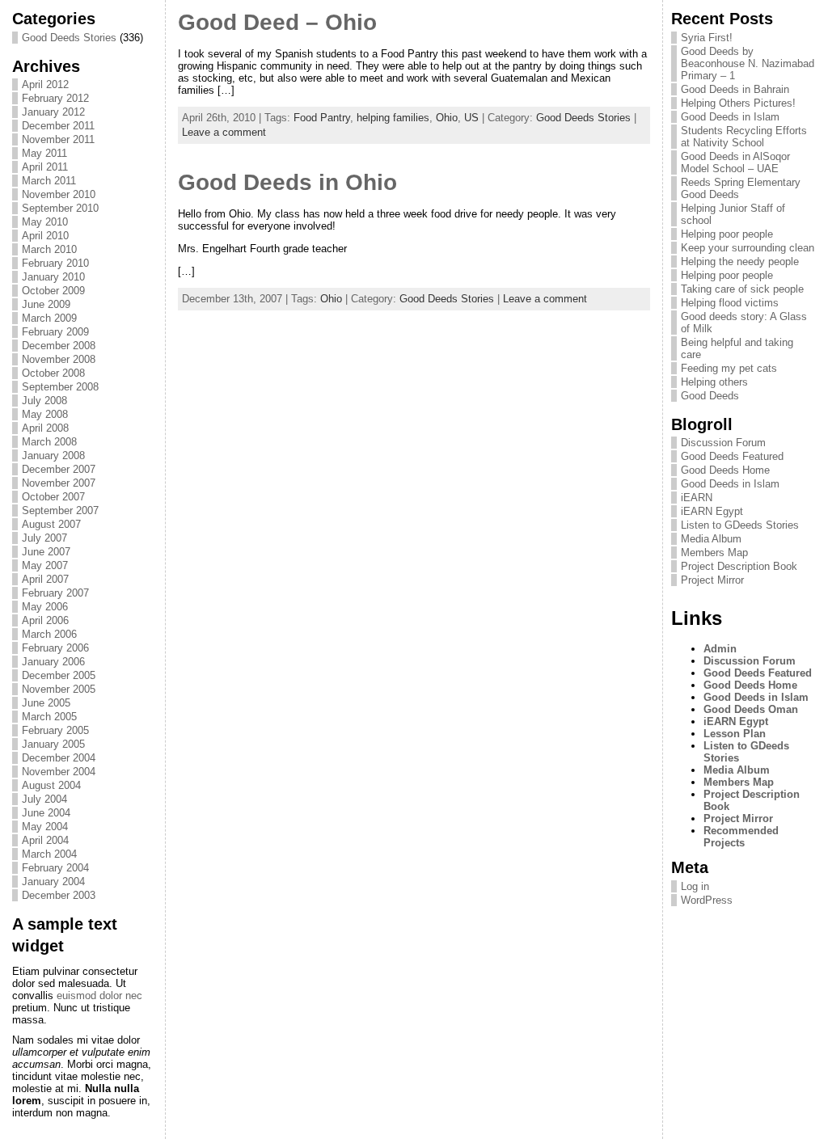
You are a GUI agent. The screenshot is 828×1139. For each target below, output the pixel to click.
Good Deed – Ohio (277, 22)
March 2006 (49, 634)
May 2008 (45, 414)
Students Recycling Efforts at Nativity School (744, 136)
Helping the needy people (740, 261)
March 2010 (49, 249)
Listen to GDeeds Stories (740, 525)
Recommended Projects (741, 837)
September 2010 (60, 208)
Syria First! (707, 38)
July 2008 (44, 400)
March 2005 (49, 717)
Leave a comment (224, 132)
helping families (393, 118)
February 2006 (55, 648)
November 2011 (58, 139)
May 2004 (45, 827)
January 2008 (53, 455)
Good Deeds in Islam (730, 117)
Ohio (447, 118)
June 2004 (46, 813)
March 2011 (49, 181)
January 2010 (53, 277)
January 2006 (53, 662)
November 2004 (58, 772)
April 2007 (45, 579)
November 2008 (58, 359)
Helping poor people (727, 234)
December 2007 (58, 469)
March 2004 (49, 854)
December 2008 (58, 346)
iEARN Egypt (712, 511)
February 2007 (55, 593)
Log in (695, 886)
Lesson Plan (734, 734)
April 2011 (45, 167)
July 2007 (44, 538)
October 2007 (53, 497)
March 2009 (49, 318)
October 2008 (53, 373)
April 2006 (45, 620)
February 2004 (55, 868)
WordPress (707, 900)
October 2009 (53, 291)
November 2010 (58, 194)
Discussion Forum (723, 443)
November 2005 (58, 689)
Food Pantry (322, 118)
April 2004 (45, 840)
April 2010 (45, 236)
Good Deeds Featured (732, 456)
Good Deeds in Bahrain (735, 89)
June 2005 (46, 703)
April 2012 (45, 84)
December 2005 (58, 675)
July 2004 (44, 799)
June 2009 (46, 304)
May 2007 (45, 565)
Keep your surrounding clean (747, 248)
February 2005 (55, 730)
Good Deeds (710, 396)
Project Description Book (739, 566)
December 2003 (58, 895)
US (471, 118)
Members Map (714, 552)
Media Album (711, 539)
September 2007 (60, 510)
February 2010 (55, 263)
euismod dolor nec (99, 995)
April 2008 (45, 428)
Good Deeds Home (725, 470)
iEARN (696, 497)
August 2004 (51, 785)
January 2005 (53, 744)
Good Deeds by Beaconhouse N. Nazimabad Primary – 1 (747, 63)
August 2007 (51, 524)
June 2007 (46, 552)
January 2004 (53, 881)
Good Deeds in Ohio (287, 182)
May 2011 (44, 153)
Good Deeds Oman (750, 709)
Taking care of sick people (742, 289)
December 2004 (58, 758)
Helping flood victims (730, 303)
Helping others (714, 382)
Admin (720, 649)
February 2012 (55, 98)
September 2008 (60, 387)
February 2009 (55, 332)
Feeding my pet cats (729, 368)
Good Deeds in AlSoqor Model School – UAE (735, 162)
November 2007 (58, 483)
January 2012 (53, 112)
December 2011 (58, 126)
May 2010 (45, 222)
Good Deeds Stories (69, 38)
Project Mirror (712, 580)
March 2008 (49, 442)
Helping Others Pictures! (738, 103)
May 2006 (45, 607)
